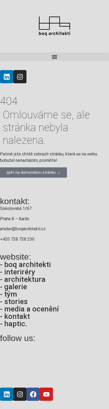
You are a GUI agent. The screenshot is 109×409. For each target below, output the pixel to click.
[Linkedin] (6, 76)
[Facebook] (33, 394)
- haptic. (13, 323)
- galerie (13, 286)
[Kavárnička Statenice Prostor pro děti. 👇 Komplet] (68, 354)
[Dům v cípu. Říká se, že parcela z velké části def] (12, 373)
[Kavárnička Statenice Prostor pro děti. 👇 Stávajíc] (40, 354)
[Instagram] (19, 76)
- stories (14, 301)
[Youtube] (46, 394)
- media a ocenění (29, 309)
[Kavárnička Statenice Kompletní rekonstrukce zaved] (12, 354)
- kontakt (15, 316)
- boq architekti (25, 264)
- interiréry (17, 272)
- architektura (23, 279)
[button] (54, 56)
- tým (8, 294)
